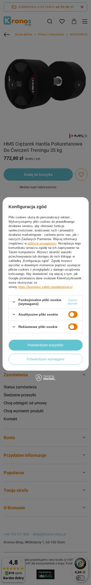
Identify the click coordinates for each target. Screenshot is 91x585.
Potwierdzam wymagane (45, 359)
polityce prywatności (42, 243)
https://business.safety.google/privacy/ (45, 287)
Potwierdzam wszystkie (45, 345)
